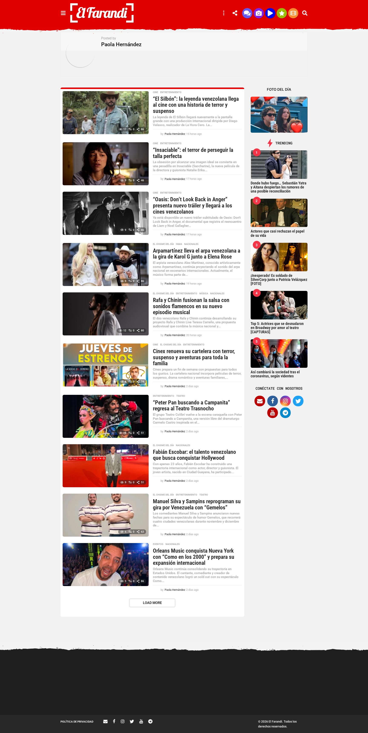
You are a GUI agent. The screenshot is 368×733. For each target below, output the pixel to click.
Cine (155, 92)
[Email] (259, 401)
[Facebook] (272, 401)
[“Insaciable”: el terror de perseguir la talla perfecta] (106, 163)
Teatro (180, 396)
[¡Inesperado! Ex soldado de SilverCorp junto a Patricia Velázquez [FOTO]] (279, 257)
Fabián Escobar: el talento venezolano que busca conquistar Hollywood (194, 455)
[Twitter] (298, 401)
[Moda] (282, 13)
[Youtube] (272, 412)
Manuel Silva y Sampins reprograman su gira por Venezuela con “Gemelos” (197, 504)
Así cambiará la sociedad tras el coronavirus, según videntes (275, 374)
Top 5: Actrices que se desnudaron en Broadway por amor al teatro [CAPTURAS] (277, 327)
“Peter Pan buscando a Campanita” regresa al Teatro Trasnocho (191, 405)
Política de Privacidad (76, 721)
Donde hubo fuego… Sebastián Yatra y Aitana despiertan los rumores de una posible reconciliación (278, 187)
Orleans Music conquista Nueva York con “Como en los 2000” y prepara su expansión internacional (193, 557)
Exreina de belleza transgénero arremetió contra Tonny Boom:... (295, 701)
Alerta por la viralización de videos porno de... (81, 699)
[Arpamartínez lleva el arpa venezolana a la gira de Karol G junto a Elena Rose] (106, 264)
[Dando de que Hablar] (247, 13)
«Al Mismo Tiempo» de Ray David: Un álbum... (167, 699)
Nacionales (191, 244)
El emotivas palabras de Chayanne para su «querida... (209, 699)
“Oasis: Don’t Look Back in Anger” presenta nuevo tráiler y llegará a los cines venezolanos (192, 205)
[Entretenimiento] (293, 13)
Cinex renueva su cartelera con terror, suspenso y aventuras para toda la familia (194, 357)
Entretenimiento (170, 92)
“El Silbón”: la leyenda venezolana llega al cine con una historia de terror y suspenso (196, 105)
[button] (63, 13)
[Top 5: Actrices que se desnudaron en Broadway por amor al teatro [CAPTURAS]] (279, 305)
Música (203, 293)
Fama (179, 244)
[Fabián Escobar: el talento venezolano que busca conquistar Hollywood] (106, 465)
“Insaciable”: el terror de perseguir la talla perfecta (193, 153)
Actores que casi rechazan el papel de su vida (277, 233)
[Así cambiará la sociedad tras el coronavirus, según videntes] (279, 353)
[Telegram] (285, 412)
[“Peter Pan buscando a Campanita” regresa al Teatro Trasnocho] (106, 416)
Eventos (158, 544)
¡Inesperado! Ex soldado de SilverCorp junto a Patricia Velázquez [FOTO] (279, 279)
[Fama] (259, 13)
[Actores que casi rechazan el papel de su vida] (279, 213)
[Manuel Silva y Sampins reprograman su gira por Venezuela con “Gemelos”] (106, 515)
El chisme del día (163, 244)
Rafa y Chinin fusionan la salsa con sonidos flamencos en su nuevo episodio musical (191, 306)
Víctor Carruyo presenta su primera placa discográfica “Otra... (337, 701)
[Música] (270, 13)
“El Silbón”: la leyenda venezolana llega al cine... (252, 699)
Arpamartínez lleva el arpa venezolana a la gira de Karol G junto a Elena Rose (196, 253)
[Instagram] (285, 401)
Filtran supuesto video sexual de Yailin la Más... (124, 699)
